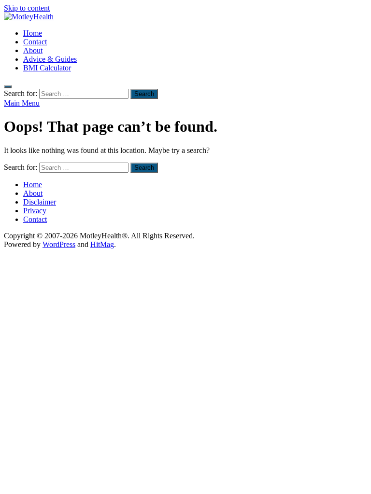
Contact (35, 42)
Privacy (34, 210)
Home (32, 33)
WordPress (59, 244)
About (33, 50)
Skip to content (27, 8)
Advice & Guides (50, 59)
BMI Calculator (47, 68)
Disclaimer (39, 202)
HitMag (102, 244)
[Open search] (8, 86)
